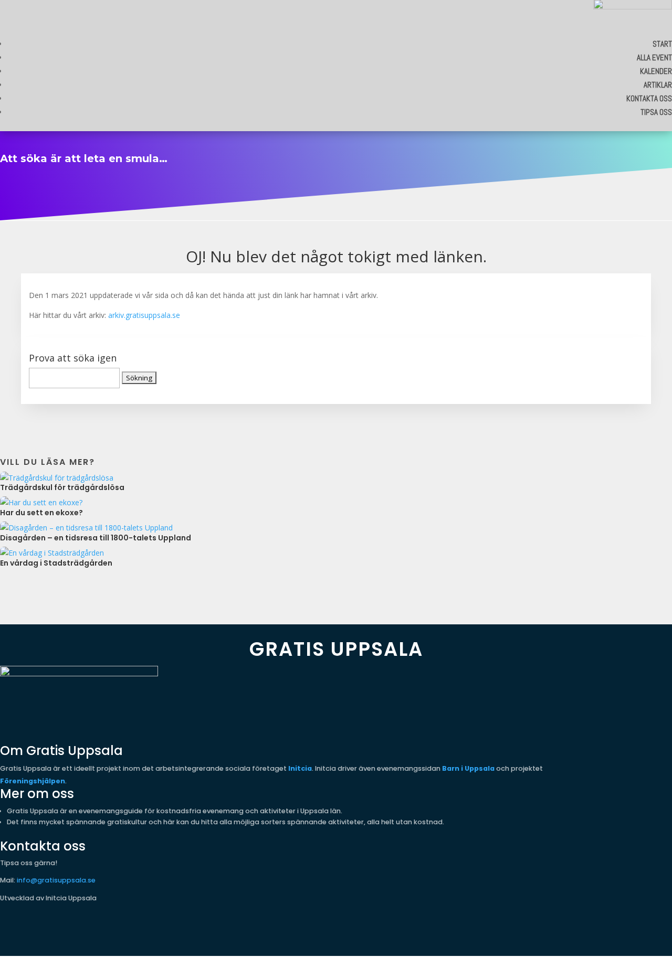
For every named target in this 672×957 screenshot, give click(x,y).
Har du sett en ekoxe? (41, 512)
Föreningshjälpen (32, 781)
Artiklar (658, 85)
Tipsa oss (656, 112)
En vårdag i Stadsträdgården (56, 563)
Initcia (300, 768)
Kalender (656, 71)
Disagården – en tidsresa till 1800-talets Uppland (95, 538)
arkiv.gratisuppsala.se (144, 315)
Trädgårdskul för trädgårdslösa (62, 487)
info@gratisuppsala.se (56, 880)
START (662, 44)
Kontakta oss (649, 98)
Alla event (654, 57)
